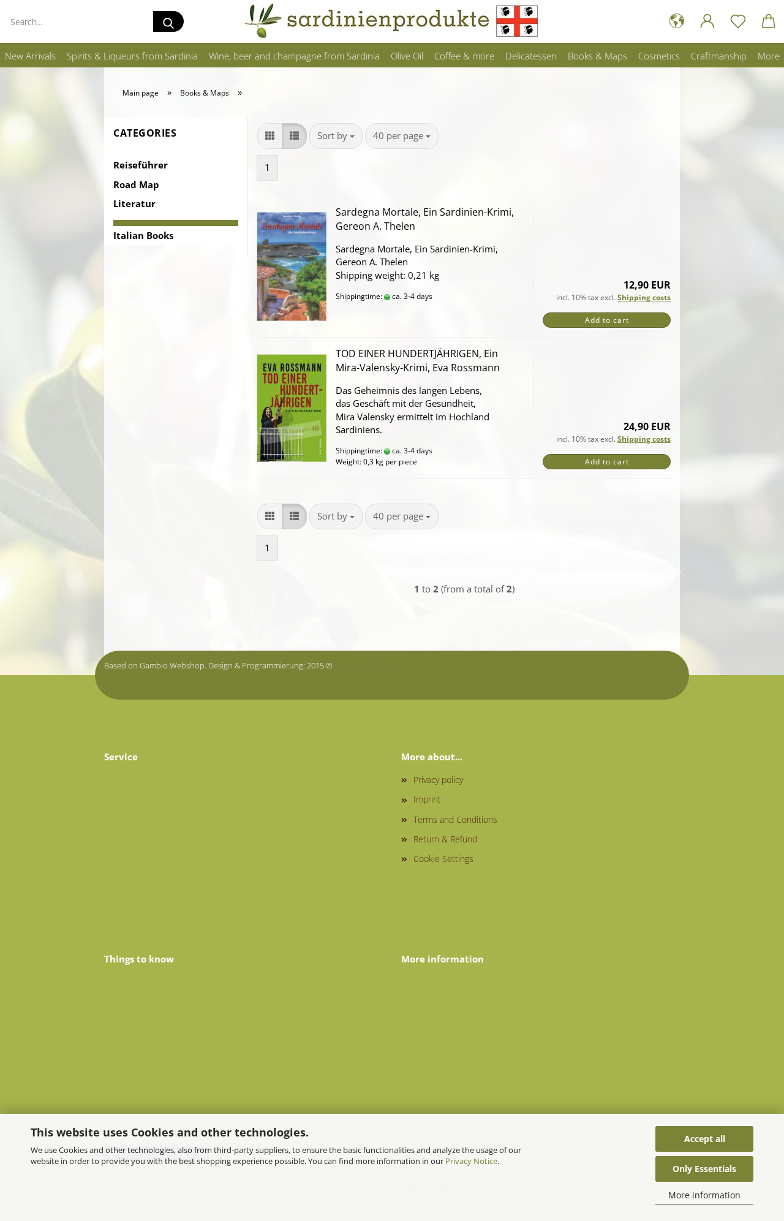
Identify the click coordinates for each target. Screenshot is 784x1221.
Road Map (136, 184)
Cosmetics (659, 56)
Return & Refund (445, 839)
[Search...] (168, 21)
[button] (677, 21)
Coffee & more (464, 56)
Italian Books (143, 235)
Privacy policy (438, 779)
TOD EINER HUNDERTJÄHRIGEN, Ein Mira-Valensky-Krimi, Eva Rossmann (418, 360)
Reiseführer (140, 165)
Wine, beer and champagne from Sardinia (294, 56)
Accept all (704, 1138)
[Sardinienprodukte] (392, 21)
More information (704, 1195)
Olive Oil (407, 56)
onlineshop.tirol (362, 665)
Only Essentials (704, 1168)
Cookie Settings (443, 858)
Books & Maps (597, 56)
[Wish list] (738, 21)
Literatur (134, 203)
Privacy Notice (471, 1160)
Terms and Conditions (455, 819)
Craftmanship (719, 56)
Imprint (427, 799)
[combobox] (336, 135)
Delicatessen (531, 56)
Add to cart (607, 320)
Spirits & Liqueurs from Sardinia (132, 56)
